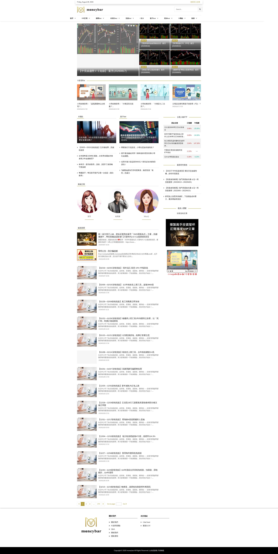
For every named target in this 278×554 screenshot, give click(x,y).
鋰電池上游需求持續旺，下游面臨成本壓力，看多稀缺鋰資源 (180, 198)
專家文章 (143, 40)
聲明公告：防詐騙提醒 (108, 251)
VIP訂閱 (84, 18)
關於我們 (114, 522)
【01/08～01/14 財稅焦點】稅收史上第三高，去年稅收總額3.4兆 (126, 352)
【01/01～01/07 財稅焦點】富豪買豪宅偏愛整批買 (120, 369)
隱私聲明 (114, 536)
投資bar (129, 18)
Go (124, 504)
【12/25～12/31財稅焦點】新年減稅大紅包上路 (118, 386)
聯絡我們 (114, 533)
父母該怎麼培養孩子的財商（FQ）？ (186, 104)
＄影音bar (113, 18)
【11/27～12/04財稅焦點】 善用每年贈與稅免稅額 (120, 453)
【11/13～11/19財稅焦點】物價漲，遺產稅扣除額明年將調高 (124, 487)
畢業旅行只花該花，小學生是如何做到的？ (137, 147)
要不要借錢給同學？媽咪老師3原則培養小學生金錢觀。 (138, 154)
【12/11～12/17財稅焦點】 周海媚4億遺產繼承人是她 (121, 419)
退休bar (167, 18)
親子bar (153, 18)
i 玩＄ (142, 18)
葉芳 (71, 18)
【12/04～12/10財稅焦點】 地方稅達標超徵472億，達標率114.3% (126, 436)
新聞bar (99, 18)
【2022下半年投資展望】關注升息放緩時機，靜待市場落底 (181, 172)
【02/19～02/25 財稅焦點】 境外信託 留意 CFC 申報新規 (123, 268)
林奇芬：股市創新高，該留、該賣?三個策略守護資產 (96, 165)
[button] (128, 25)
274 (98, 504)
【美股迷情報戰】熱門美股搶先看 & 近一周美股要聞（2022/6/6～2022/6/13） (182, 189)
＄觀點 (180, 18)
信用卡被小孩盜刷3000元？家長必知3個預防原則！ (138, 163)
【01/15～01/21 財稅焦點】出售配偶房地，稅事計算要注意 (124, 335)
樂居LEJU (147, 526)
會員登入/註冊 (195, 2)
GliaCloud (146, 522)
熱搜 (193, 18)
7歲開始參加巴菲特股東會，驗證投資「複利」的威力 (137, 171)
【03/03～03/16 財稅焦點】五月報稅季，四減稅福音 (96, 148)
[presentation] (79, 49)
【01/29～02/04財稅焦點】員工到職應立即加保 (118, 301)
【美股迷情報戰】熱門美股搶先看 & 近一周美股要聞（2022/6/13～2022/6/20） (182, 181)
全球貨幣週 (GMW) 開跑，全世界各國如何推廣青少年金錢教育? (96, 157)
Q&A (113, 529)
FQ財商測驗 (115, 526)
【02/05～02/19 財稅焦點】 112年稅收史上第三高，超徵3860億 (126, 285)
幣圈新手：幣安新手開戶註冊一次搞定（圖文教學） (96, 174)
